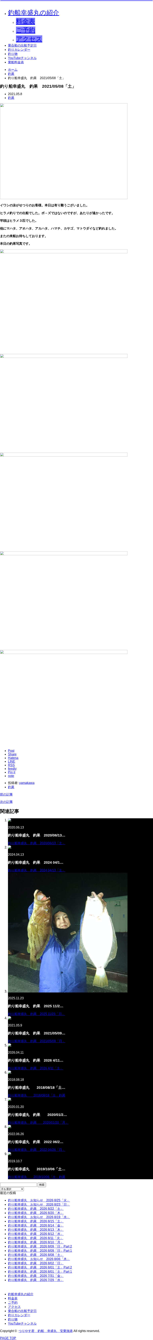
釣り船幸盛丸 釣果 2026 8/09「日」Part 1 (40, 1250)
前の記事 (6, 794)
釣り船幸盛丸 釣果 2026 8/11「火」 (35, 1238)
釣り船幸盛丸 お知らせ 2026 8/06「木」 (39, 1259)
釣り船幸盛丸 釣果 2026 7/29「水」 (36, 1280)
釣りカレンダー (19, 49)
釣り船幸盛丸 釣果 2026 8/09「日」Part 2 (40, 1246)
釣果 (11, 97)
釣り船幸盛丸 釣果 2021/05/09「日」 (36, 1041)
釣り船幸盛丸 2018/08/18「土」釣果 (36, 1095)
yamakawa (26, 783)
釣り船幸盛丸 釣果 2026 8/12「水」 (36, 1234)
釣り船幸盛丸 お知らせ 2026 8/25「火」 (39, 1200)
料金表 (25, 21)
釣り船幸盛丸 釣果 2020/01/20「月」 (38, 1122)
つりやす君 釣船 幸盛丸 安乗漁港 (46, 1331)
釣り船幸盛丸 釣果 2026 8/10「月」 (36, 1242)
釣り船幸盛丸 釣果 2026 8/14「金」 (36, 1225)
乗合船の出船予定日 (22, 45)
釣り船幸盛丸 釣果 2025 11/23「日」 (36, 1014)
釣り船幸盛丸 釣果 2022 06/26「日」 (36, 1149)
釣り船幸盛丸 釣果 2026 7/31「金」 (36, 1275)
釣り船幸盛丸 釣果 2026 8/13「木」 (36, 1229)
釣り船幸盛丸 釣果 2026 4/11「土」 (35, 1068)
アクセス (29, 39)
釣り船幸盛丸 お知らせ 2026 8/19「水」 (39, 1217)
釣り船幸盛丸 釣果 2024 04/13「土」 (36, 870)
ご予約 (25, 30)
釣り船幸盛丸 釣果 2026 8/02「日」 (36, 1263)
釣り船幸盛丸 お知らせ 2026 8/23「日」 (39, 1204)
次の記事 (6, 802)
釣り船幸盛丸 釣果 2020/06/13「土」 (36, 843)
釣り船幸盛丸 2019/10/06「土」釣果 (36, 1177)
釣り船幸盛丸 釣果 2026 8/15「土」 (36, 1221)
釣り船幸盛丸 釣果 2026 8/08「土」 (36, 1255)
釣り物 (13, 54)
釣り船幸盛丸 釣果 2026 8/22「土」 (36, 1208)
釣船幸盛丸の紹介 (33, 12)
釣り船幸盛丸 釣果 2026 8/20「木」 (36, 1213)
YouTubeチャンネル (22, 58)
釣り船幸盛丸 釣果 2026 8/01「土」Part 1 (40, 1271)
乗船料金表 (16, 62)
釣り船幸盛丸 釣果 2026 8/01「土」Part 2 (40, 1267)
